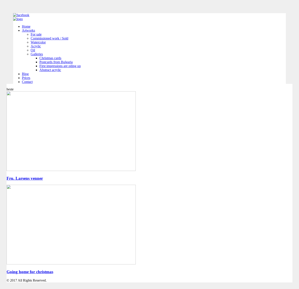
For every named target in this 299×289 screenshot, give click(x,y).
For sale (36, 34)
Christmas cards (50, 58)
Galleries (37, 54)
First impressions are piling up (60, 66)
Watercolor (38, 42)
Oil (33, 50)
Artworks (28, 30)
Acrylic (36, 46)
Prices (26, 78)
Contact (27, 82)
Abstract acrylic (50, 70)
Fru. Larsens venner (25, 178)
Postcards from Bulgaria (56, 62)
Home (26, 26)
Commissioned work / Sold (49, 38)
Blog (25, 74)
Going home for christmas (30, 271)
